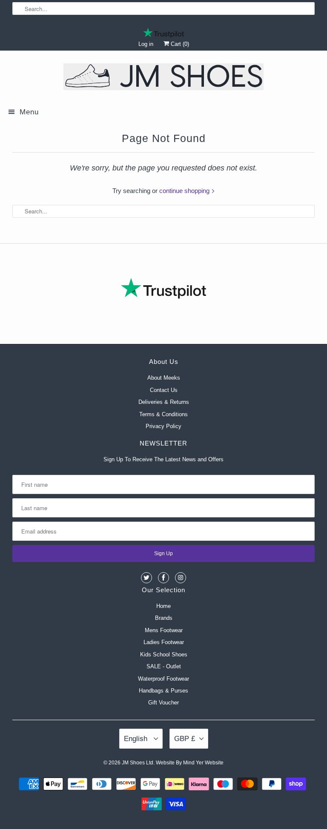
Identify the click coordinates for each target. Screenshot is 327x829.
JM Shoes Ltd (137, 763)
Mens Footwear (164, 630)
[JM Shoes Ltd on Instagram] (180, 577)
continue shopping (185, 190)
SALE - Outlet (163, 666)
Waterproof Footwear (163, 679)
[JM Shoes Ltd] (163, 78)
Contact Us (164, 390)
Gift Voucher (163, 702)
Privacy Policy (163, 426)
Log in (145, 44)
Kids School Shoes (163, 654)
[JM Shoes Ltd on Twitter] (146, 577)
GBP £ (184, 739)
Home (163, 606)
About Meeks (163, 378)
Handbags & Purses (163, 690)
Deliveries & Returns (163, 402)
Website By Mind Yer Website (190, 763)
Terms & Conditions (163, 414)
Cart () (179, 44)
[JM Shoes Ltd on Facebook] (163, 577)
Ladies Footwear (163, 642)
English (136, 739)
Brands (163, 618)
